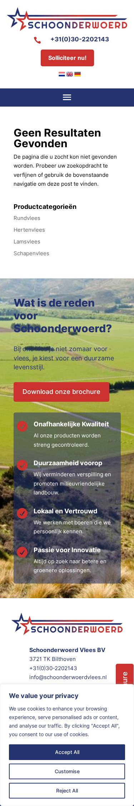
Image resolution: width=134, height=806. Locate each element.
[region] (67, 745)
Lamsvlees (27, 241)
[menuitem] (62, 74)
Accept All (67, 752)
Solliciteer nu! (67, 57)
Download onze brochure (61, 391)
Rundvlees (27, 218)
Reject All (67, 790)
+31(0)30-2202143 (79, 39)
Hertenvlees (29, 229)
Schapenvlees (31, 253)
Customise (67, 771)
